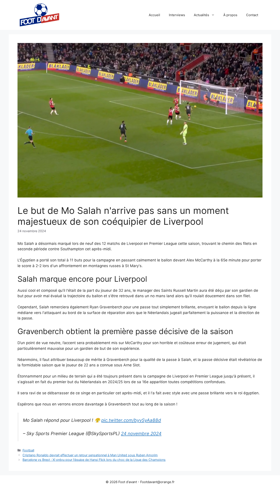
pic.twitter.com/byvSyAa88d (131, 420)
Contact (252, 15)
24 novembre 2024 (141, 433)
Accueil (154, 15)
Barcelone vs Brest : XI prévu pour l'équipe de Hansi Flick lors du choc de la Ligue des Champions (94, 460)
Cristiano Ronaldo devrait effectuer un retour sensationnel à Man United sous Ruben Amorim (90, 455)
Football (28, 450)
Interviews (177, 15)
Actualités (201, 15)
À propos (230, 15)
